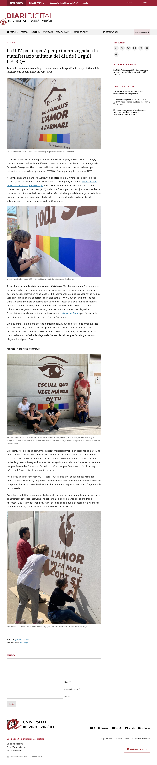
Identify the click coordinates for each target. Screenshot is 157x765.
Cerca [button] (144, 3)
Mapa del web (106, 739)
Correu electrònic (71, 689)
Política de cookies (142, 739)
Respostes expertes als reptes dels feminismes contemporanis (128, 92)
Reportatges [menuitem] (112, 32)
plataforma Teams (70, 313)
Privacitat (118, 739)
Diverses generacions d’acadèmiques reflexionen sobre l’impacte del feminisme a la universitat (129, 112)
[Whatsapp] (140, 48)
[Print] (116, 54)
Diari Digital (16, 3)
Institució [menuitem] (48, 32)
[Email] (146, 48)
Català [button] (129, 3)
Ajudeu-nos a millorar (138, 749)
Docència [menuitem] (35, 32)
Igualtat (18, 639)
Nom (66, 682)
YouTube (118, 728)
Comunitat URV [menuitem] (80, 32)
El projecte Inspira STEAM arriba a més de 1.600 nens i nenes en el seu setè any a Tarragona (131, 101)
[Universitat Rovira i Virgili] (30, 724)
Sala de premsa (36, 3)
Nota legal (128, 739)
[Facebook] (134, 48)
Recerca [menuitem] (24, 32)
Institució (26, 639)
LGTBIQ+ (24, 642)
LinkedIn (132, 728)
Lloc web (68, 696)
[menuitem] (106, 738)
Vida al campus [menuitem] (63, 32)
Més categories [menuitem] (141, 32)
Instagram (146, 728)
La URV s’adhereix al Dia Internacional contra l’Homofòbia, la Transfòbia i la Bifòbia (130, 72)
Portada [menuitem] (14, 32)
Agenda (85, 3)
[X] (122, 48)
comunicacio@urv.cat (18, 756)
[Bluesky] (128, 48)
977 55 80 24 (37, 756)
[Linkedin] (116, 48)
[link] (30, 19)
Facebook (105, 728)
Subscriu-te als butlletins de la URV (64, 3)
